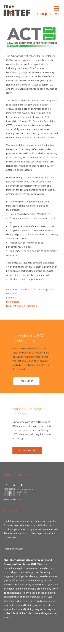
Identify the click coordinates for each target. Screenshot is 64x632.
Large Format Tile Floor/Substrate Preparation (30, 289)
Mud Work (11, 293)
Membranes (12, 301)
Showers (11, 297)
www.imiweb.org (12, 499)
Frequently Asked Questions (21, 305)
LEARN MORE (26, 381)
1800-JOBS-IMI (48, 14)
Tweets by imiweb (13, 548)
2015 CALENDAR (27, 450)
